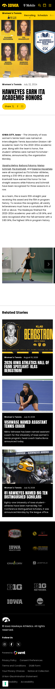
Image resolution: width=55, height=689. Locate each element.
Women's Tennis (12, 84)
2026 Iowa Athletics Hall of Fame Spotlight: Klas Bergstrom (26, 366)
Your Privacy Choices (13, 671)
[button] (48, 264)
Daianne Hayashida (42, 169)
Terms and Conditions (14, 665)
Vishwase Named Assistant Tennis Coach (25, 424)
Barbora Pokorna (27, 165)
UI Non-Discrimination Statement (20, 676)
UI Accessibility (10, 681)
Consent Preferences (31, 660)
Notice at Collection (38, 671)
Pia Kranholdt (19, 169)
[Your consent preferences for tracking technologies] (5, 684)
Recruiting (29, 15)
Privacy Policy (9, 660)
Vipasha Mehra (10, 165)
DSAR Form (34, 665)
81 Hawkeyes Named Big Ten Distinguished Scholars (26, 495)
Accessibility (27, 681)
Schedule (43, 15)
